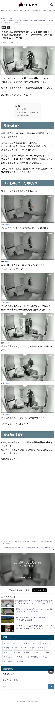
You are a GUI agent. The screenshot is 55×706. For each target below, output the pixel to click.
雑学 (2, 10)
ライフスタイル (36, 10)
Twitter (21, 661)
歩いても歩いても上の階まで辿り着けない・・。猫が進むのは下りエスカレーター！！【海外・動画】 (27, 542)
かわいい (17, 643)
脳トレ (8, 652)
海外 (20, 657)
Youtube (29, 652)
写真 (33, 648)
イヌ (24, 648)
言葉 (41, 648)
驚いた (39, 652)
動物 (44, 10)
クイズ (37, 643)
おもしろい (9, 657)
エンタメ (9, 10)
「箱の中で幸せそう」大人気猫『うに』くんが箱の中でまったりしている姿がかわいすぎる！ (28, 548)
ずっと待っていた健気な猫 (27, 112)
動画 (27, 643)
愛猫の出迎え (22, 109)
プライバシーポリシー (12, 680)
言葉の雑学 (9, 661)
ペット (18, 652)
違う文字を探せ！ (34, 657)
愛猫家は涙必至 (23, 115)
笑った (47, 643)
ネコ (15, 648)
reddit (8, 224)
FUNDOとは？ (9, 674)
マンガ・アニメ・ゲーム (21, 10)
